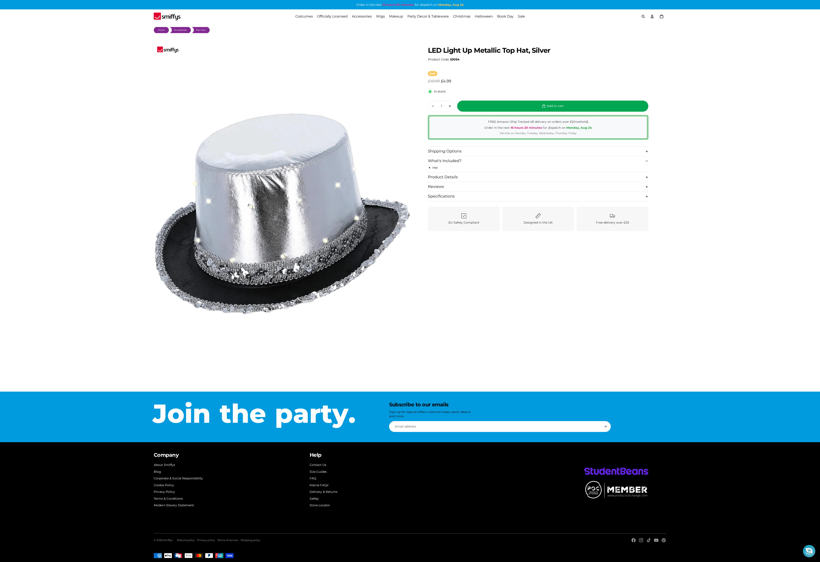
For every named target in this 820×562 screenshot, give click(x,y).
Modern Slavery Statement (174, 505)
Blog (157, 472)
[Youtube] (656, 540)
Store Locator (320, 505)
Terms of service (227, 540)
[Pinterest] (663, 540)
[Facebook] (633, 540)
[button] (809, 551)
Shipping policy (250, 540)
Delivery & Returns (323, 492)
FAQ (313, 478)
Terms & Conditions (168, 499)
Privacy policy (206, 540)
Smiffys (168, 540)
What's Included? (444, 160)
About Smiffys (164, 465)
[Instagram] (641, 540)
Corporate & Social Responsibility (178, 478)
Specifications (441, 196)
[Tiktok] (648, 540)
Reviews (436, 186)
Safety (314, 499)
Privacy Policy (164, 492)
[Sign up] (605, 426)
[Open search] (643, 16)
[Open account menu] (652, 16)
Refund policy (186, 540)
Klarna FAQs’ (319, 485)
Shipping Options (444, 151)
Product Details (443, 177)
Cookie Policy (164, 485)
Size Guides (318, 472)
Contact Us (318, 465)
